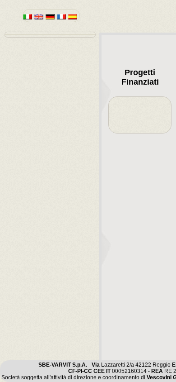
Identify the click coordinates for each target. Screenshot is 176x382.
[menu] (50, 35)
